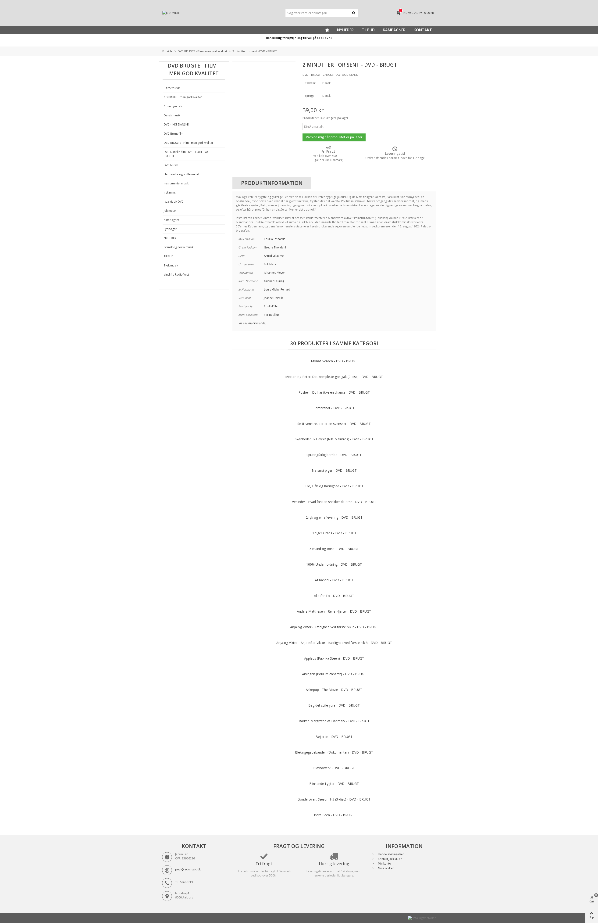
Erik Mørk (270, 264)
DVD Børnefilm (173, 134)
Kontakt (423, 29)
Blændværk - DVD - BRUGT (334, 768)
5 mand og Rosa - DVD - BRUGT (334, 548)
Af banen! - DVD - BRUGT (334, 580)
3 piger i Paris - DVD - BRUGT (334, 533)
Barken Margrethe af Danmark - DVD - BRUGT (334, 721)
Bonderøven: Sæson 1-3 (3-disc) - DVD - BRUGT (334, 799)
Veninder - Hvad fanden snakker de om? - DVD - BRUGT (334, 501)
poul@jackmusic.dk (188, 869)
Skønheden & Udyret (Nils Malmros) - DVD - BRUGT (334, 439)
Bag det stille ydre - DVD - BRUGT (334, 705)
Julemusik (170, 211)
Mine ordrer (385, 868)
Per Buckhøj (272, 315)
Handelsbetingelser (390, 854)
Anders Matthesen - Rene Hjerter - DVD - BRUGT (334, 611)
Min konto (384, 864)
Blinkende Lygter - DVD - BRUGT (334, 783)
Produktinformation (272, 182)
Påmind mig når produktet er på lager (334, 137)
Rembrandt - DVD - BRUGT (334, 408)
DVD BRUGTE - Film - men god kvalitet (188, 143)
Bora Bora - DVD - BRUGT (334, 815)
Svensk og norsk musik (178, 247)
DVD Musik (171, 165)
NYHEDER (170, 238)
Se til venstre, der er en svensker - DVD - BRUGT (334, 423)
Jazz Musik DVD (174, 202)
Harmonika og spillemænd (181, 174)
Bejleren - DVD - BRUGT (334, 736)
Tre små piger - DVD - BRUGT (334, 470)
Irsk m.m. (170, 192)
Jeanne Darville (274, 298)
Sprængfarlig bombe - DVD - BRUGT (334, 455)
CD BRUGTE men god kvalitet (183, 97)
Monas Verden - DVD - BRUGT (334, 361)
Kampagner (394, 29)
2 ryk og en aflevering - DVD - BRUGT (334, 517)
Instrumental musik (176, 183)
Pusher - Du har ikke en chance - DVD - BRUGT (334, 392)
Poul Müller (271, 306)
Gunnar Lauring (274, 281)
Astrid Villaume (274, 256)
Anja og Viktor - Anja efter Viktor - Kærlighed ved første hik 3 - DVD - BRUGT (334, 642)
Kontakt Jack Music (389, 859)
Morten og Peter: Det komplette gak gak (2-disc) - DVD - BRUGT (334, 376)
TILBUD (169, 256)
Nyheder (345, 29)
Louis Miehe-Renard (277, 289)
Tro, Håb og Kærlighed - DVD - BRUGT (334, 486)
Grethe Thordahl (275, 247)
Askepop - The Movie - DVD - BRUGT (334, 689)
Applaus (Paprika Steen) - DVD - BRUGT (334, 658)
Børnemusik (172, 88)
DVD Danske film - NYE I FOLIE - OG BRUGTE (186, 154)
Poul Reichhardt (274, 239)
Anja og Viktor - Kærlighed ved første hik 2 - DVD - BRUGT (334, 627)
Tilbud (368, 29)
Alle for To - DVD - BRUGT (334, 595)
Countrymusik (173, 106)
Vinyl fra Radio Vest (176, 275)
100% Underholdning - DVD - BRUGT (334, 564)
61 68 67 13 (324, 38)
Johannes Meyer (274, 273)
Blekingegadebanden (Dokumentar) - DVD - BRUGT (334, 752)
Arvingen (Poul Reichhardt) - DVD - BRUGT (334, 674)
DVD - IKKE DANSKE (176, 124)
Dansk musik (172, 115)
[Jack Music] (205, 13)
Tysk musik (171, 265)
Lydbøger (170, 229)
